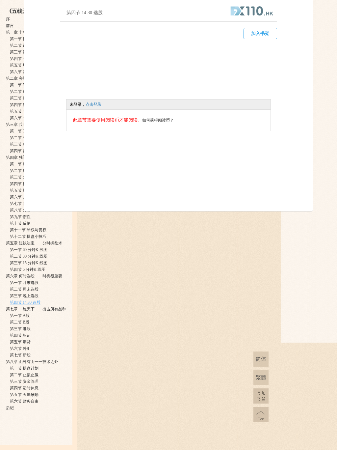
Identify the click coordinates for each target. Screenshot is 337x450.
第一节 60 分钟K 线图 (28, 249)
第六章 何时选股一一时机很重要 (34, 276)
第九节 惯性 (20, 216)
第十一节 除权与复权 (28, 230)
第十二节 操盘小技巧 (28, 236)
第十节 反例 (20, 223)
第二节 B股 (19, 322)
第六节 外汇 (20, 348)
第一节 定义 (20, 164)
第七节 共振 (20, 203)
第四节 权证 (20, 335)
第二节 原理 (20, 170)
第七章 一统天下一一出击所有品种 (36, 309)
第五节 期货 (20, 342)
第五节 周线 (20, 190)
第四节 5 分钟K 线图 (27, 269)
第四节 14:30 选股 (25, 302)
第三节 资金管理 (24, 381)
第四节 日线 (20, 184)
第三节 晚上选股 (24, 296)
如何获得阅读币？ (158, 120)
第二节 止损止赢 (24, 375)
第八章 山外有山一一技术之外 (32, 361)
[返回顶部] (261, 414)
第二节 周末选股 (24, 289)
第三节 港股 (20, 328)
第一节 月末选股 (24, 282)
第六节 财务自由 (24, 401)
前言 (10, 25)
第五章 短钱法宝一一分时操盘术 (34, 243)
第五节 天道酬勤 (24, 394)
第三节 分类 (20, 177)
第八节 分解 (20, 210)
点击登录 (93, 104)
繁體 (261, 377)
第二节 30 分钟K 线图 (28, 256)
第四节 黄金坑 (22, 151)
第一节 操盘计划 (24, 368)
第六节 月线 (20, 197)
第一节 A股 (20, 315)
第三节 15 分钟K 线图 (28, 263)
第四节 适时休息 (24, 388)
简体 (261, 359)
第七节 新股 (20, 355)
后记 (10, 408)
